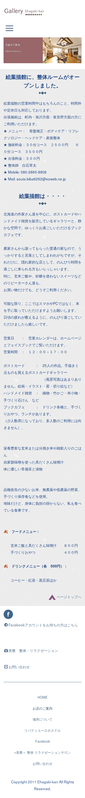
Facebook (42, 741)
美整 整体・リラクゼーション (33, 650)
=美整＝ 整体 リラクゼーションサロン (42, 752)
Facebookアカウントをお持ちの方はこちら (43, 624)
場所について (42, 719)
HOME (42, 697)
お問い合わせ (19, 666)
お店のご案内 (42, 708)
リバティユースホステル (42, 730)
